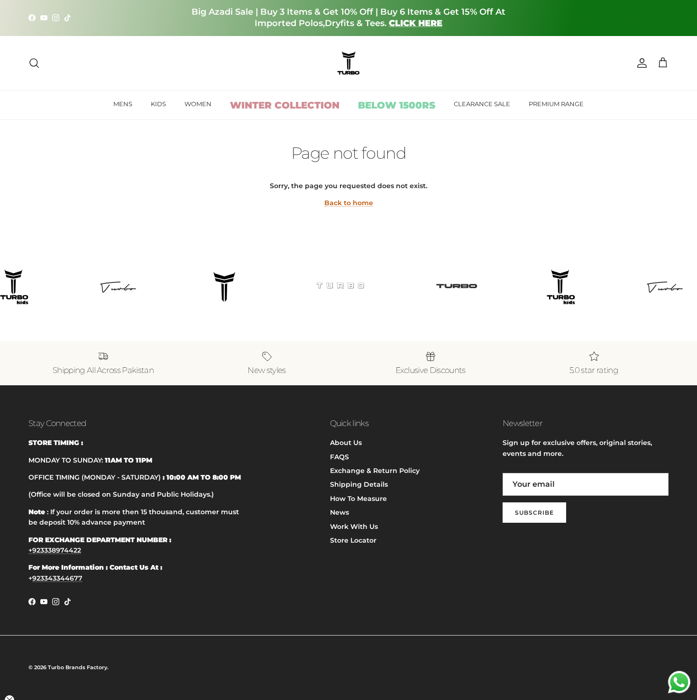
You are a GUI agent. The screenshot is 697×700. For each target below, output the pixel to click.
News (339, 512)
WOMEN (197, 104)
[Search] (34, 63)
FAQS (339, 457)
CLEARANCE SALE (482, 104)
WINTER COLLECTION (284, 105)
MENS (122, 104)
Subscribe (534, 512)
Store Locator (353, 540)
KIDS (158, 104)
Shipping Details (359, 484)
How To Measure (358, 498)
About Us (346, 442)
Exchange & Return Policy (375, 470)
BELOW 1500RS (396, 105)
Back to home (348, 203)
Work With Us (354, 526)
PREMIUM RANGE (556, 104)
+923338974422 (54, 550)
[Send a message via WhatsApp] (679, 682)
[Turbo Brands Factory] (349, 63)
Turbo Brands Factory (77, 667)
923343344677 (57, 578)
